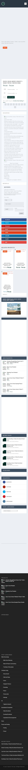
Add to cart (11, 97)
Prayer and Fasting (5, 724)
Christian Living (4, 670)
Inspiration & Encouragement (9, 717)
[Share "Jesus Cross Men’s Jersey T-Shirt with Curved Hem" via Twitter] (8, 104)
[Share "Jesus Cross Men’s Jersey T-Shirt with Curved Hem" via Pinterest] (14, 104)
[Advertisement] (14, 24)
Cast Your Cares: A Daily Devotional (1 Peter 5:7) (15, 451)
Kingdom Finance (7, 683)
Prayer (4, 731)
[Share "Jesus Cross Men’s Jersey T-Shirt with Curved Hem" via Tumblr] (11, 104)
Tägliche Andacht (7, 704)
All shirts (12, 41)
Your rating (6, 197)
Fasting (5, 727)
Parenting (5, 687)
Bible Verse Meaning (7, 660)
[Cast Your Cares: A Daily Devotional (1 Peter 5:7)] (4, 452)
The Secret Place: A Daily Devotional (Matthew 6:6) (15, 457)
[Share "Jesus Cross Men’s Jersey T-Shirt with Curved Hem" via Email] (25, 104)
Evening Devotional (7, 714)
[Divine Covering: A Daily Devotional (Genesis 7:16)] (4, 445)
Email (16, 208)
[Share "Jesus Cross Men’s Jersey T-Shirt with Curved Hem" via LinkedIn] (16, 104)
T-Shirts (16, 41)
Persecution (6, 694)
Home (2, 41)
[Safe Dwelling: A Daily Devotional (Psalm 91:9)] (4, 439)
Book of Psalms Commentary (9, 663)
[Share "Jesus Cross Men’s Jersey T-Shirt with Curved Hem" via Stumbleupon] (22, 104)
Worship (5, 697)
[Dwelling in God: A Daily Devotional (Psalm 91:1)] (4, 464)
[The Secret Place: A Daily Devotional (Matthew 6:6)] (4, 458)
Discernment (6, 673)
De (2, 700)
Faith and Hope (6, 677)
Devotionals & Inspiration (6, 707)
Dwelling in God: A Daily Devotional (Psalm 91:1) (14, 464)
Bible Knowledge (5, 657)
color (5, 89)
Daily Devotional (15, 441)
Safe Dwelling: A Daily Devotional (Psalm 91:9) (16, 439)
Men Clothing (7, 41)
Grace (4, 680)
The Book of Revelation (8, 667)
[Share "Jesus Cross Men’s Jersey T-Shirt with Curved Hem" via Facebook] (6, 104)
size (4, 92)
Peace (4, 690)
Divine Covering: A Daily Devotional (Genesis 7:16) (14, 445)
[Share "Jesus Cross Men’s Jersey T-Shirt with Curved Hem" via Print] (15, 107)
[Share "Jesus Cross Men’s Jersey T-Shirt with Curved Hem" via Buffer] (19, 104)
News (2, 721)
